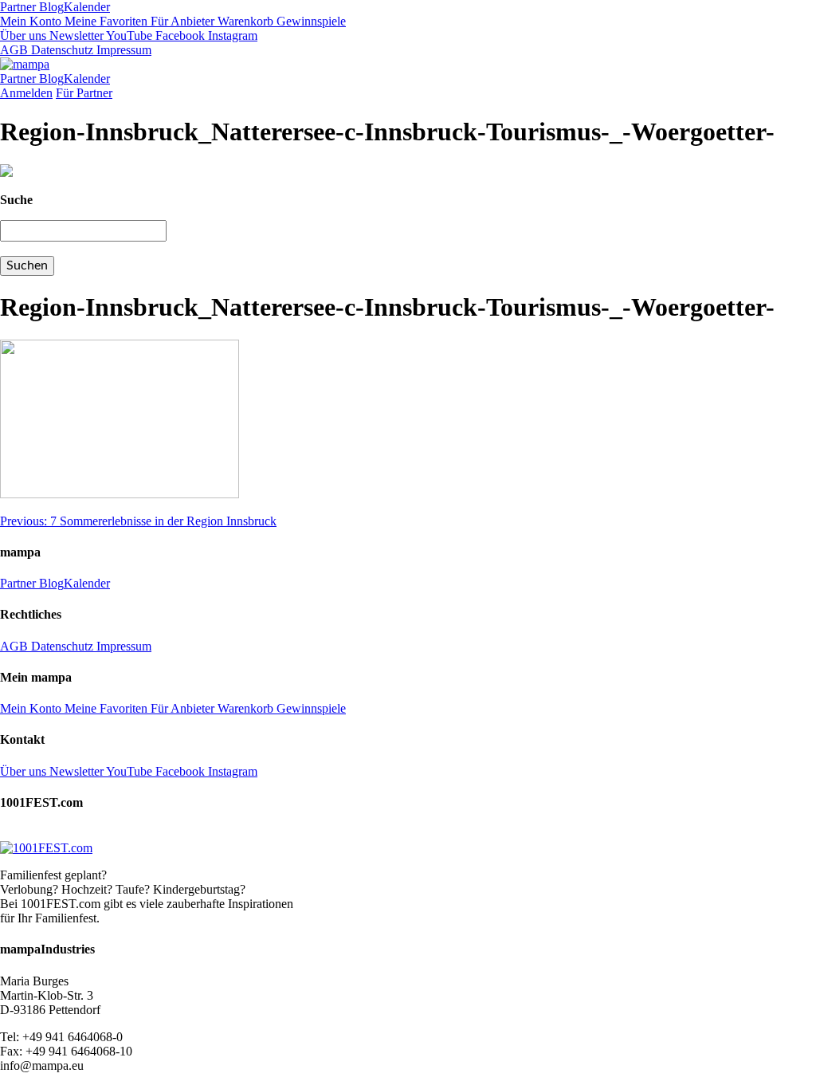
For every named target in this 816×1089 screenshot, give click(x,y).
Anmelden (26, 93)
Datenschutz (60, 50)
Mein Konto (30, 21)
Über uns (23, 35)
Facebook (178, 35)
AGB (14, 50)
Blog (50, 7)
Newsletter (75, 35)
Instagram (231, 35)
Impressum (122, 50)
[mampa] (24, 64)
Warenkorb (243, 21)
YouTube (128, 35)
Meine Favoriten (104, 21)
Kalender (87, 7)
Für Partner (84, 93)
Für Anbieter (180, 21)
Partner (18, 7)
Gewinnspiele (309, 21)
